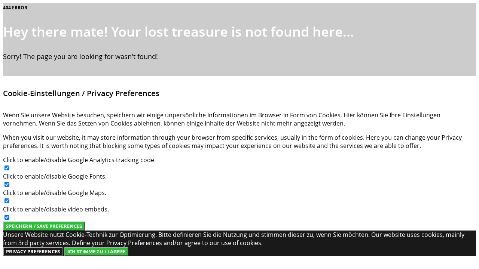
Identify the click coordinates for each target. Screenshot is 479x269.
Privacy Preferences (33, 251)
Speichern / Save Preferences (44, 226)
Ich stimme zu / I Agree (96, 251)
